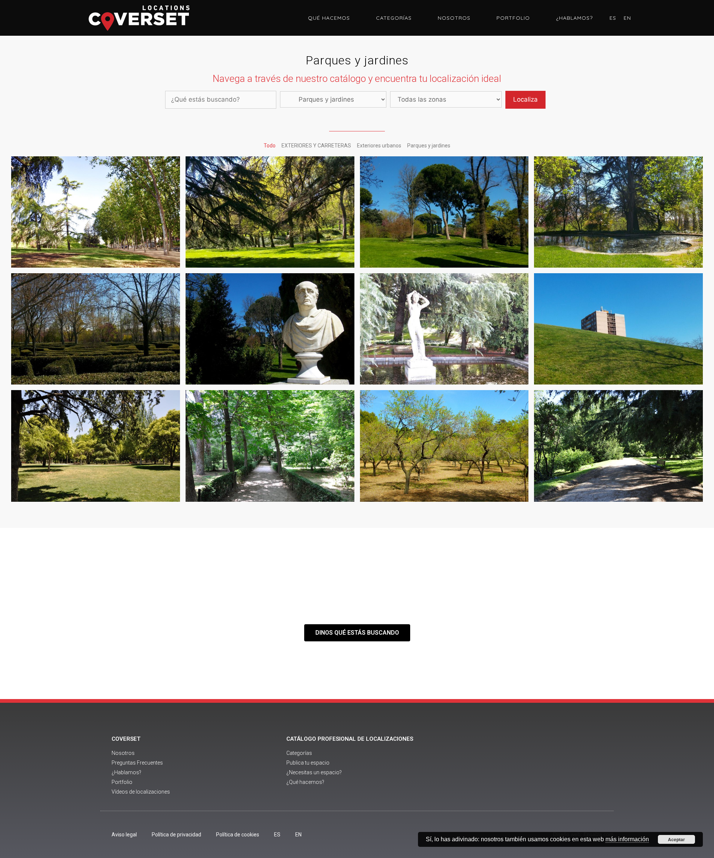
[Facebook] (516, 766)
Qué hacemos (329, 18)
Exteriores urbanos (379, 146)
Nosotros (454, 18)
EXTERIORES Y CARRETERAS (316, 146)
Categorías (394, 18)
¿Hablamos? (574, 18)
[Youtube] (536, 766)
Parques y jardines (428, 146)
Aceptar (676, 839)
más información (627, 839)
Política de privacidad (176, 835)
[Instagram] (557, 766)
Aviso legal (124, 835)
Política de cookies (237, 835)
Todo (270, 146)
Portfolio (513, 18)
